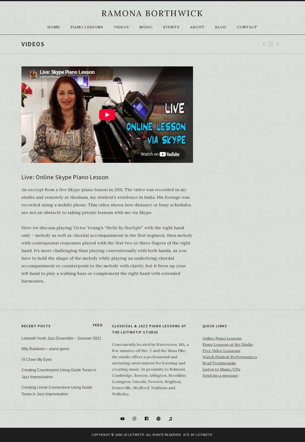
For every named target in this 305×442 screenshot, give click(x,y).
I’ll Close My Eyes (36, 360)
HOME (53, 27)
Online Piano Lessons (222, 338)
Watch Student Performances (230, 356)
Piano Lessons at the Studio (228, 344)
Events (171, 27)
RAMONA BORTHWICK (152, 13)
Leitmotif (204, 435)
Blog (220, 27)
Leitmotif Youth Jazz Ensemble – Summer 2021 (61, 338)
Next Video (278, 44)
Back (271, 44)
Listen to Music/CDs (221, 369)
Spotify (158, 419)
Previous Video (263, 44)
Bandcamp (182, 419)
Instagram (134, 419)
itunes (170, 419)
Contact (247, 27)
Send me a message (221, 375)
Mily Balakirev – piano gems (45, 349)
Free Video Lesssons (221, 350)
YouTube (122, 419)
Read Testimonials (219, 363)
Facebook (146, 419)
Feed (97, 325)
